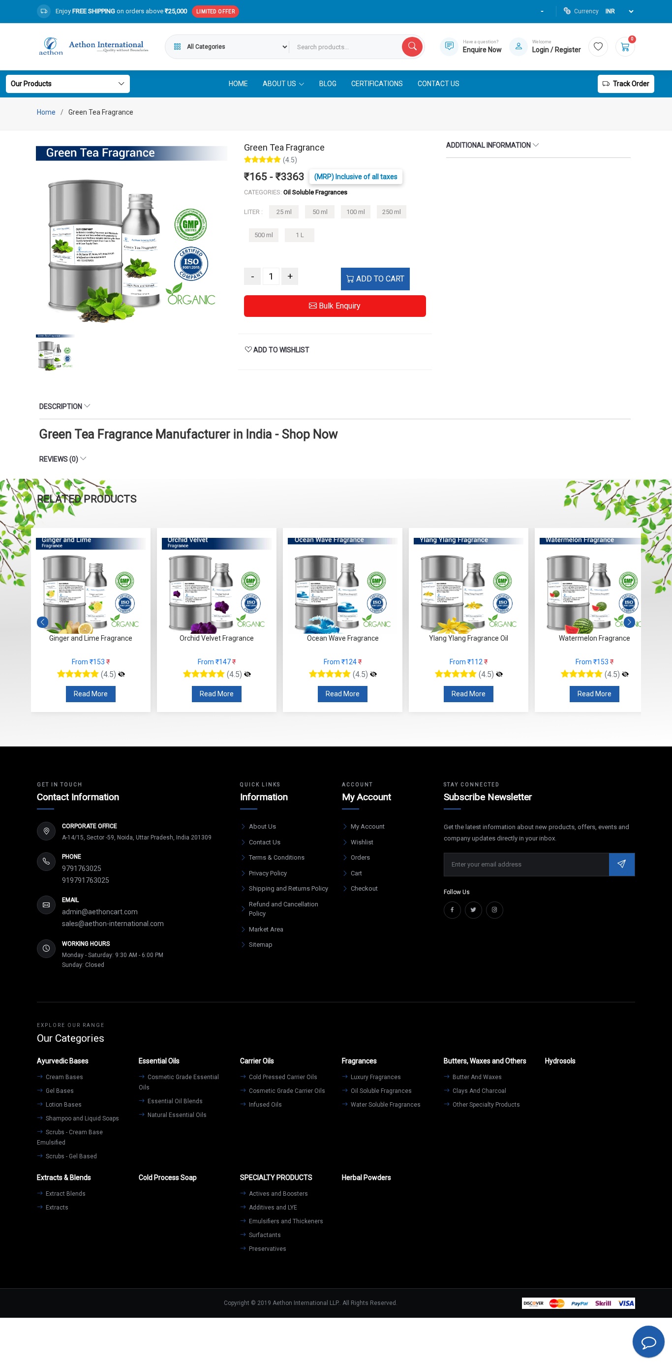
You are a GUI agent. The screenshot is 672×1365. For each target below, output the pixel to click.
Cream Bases (63, 1077)
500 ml (263, 235)
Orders (360, 857)
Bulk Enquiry (339, 305)
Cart (356, 873)
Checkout (364, 888)
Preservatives (266, 1248)
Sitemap (261, 944)
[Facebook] (452, 910)
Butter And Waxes (476, 1077)
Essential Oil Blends (174, 1101)
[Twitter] (473, 910)
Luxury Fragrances (375, 1077)
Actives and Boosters (277, 1193)
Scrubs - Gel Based (70, 1156)
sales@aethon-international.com (113, 924)
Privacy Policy (268, 873)
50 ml (320, 212)
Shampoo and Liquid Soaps (81, 1118)
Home (238, 84)
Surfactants (264, 1235)
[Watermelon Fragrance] (625, 675)
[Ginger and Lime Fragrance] (121, 675)
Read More (91, 694)
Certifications (377, 84)
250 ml (391, 212)
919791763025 (85, 880)
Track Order (631, 84)
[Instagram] (494, 910)
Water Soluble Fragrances (385, 1104)
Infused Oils (264, 1104)
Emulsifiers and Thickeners (285, 1221)
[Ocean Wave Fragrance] (373, 675)
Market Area (266, 929)
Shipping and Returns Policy (288, 888)
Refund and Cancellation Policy (283, 909)
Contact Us (438, 84)
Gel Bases (59, 1090)
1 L (300, 235)
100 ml (355, 212)
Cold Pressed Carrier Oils (282, 1077)
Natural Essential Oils (176, 1115)
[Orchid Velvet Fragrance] (247, 675)
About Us (262, 826)
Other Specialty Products (485, 1104)
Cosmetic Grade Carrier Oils (286, 1090)
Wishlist (362, 842)
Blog (327, 84)
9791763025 (81, 868)
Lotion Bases (63, 1104)
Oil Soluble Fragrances (380, 1090)
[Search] (412, 47)
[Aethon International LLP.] (93, 47)
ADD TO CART (379, 278)
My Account (368, 826)
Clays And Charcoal (478, 1090)
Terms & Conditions (277, 857)
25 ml (284, 212)
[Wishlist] (598, 47)
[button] (629, 622)
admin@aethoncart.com (100, 912)
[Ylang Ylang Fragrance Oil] (499, 675)
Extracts (56, 1207)
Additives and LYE (272, 1207)
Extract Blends (65, 1193)
